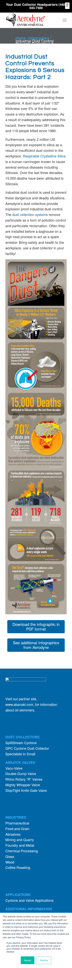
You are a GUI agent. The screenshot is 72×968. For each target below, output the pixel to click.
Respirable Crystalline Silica (44, 155)
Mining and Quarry (19, 839)
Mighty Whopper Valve (22, 784)
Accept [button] (27, 960)
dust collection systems (30, 214)
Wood (9, 861)
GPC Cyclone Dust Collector (27, 748)
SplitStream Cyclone (21, 742)
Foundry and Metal (19, 845)
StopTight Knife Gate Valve (26, 790)
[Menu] (65, 20)
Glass (9, 856)
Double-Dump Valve (20, 773)
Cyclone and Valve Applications (29, 900)
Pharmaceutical (17, 822)
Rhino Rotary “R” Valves (23, 779)
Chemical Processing (21, 850)
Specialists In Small (20, 753)
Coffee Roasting (17, 867)
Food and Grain (17, 828)
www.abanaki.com (19, 704)
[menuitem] (65, 20)
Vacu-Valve (13, 768)
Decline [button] (44, 960)
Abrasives (13, 834)
